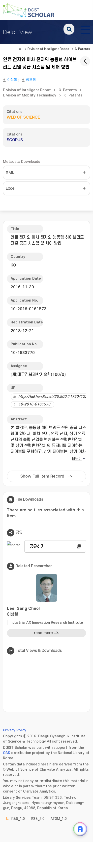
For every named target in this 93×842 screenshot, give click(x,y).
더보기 (77, 459)
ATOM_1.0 (59, 819)
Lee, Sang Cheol (23, 611)
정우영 (31, 80)
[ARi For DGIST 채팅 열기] (80, 829)
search (68, 29)
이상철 (12, 80)
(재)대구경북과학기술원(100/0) (38, 374)
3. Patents (82, 49)
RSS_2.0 (37, 819)
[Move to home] (20, 48)
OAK (6, 753)
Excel (11, 188)
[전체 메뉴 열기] (85, 29)
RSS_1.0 (18, 819)
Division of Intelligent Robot (48, 49)
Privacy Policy (14, 730)
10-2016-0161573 (34, 404)
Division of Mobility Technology (29, 95)
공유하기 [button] (37, 546)
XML (10, 172)
